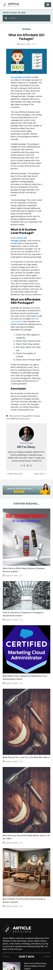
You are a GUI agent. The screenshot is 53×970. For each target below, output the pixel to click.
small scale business (22, 418)
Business (26, 29)
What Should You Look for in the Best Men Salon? (26, 757)
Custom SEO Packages (19, 416)
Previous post (15, 473)
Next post (39, 473)
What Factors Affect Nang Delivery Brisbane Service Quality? (35, 966)
